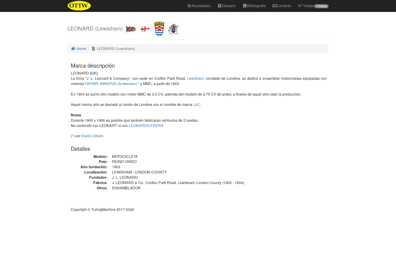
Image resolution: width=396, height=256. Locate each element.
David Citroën (92, 135)
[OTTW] (79, 5)
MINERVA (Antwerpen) (118, 83)
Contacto (284, 5)
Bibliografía (256, 5)
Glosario (229, 5)
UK (93, 73)
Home (80, 48)
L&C (196, 104)
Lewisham (195, 78)
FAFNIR (91, 83)
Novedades (201, 5)
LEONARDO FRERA (145, 125)
